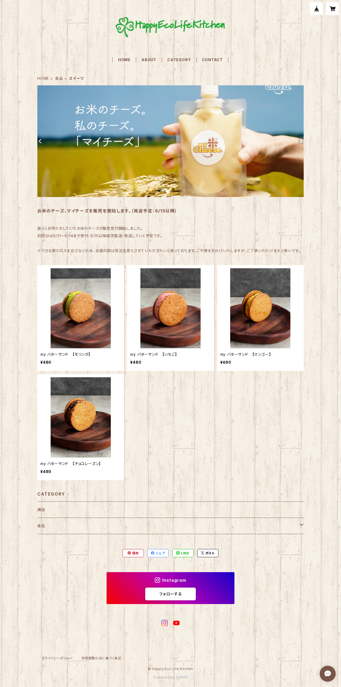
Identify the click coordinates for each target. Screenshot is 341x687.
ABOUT (148, 59)
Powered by (164, 677)
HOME (124, 59)
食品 (59, 78)
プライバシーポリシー (57, 658)
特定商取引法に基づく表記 (101, 658)
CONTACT (212, 59)
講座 (41, 509)
